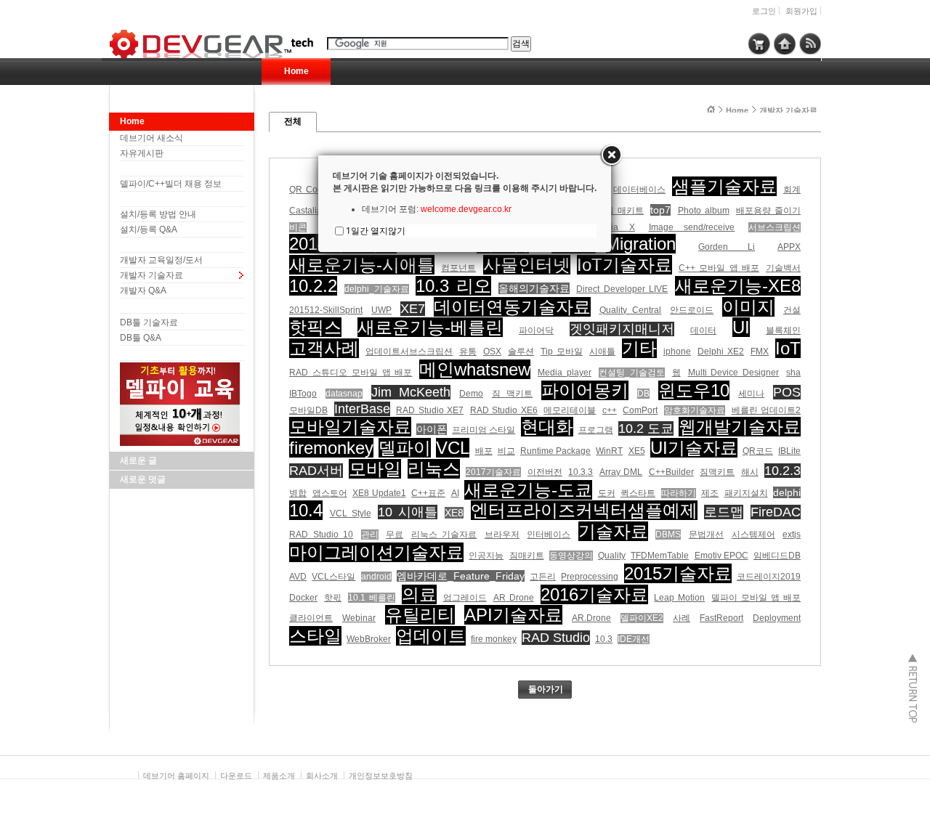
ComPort (640, 410)
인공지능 (486, 555)
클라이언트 (311, 618)
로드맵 (723, 512)
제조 (710, 493)
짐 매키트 (624, 211)
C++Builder (671, 472)
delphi (787, 492)
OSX (492, 351)
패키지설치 (746, 493)
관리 (370, 534)
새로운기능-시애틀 (361, 265)
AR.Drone (591, 618)
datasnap (344, 394)
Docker (303, 598)
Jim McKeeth (410, 392)
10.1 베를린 (371, 598)
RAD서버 (316, 470)
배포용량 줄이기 (768, 211)
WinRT (609, 451)
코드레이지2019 (769, 577)
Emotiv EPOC (721, 555)
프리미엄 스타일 (483, 430)
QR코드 (758, 451)
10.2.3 (782, 470)
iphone (677, 351)
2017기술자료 (493, 472)
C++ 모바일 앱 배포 (719, 268)
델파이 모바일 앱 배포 (756, 598)
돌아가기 (545, 689)
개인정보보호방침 (381, 775)
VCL (452, 448)
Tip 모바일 (562, 351)
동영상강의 (571, 555)
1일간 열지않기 (375, 230)
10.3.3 (580, 472)
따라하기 (678, 493)
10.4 (306, 510)
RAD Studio (556, 637)
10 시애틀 (407, 512)
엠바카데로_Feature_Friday (461, 576)
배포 (484, 451)
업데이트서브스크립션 (409, 351)
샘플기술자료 (724, 186)
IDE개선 (634, 639)
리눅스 (434, 469)
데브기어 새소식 (151, 138)
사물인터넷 (526, 265)
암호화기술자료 (694, 410)
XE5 (636, 451)
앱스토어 (329, 493)
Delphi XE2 (721, 351)
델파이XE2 (641, 618)
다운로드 (236, 775)
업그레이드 (465, 598)
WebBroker (369, 639)
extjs (792, 534)
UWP (381, 310)
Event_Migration (613, 243)
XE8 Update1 (379, 493)
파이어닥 (536, 330)
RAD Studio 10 (321, 534)
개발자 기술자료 (151, 275)
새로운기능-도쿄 (528, 490)
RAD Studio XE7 (430, 410)
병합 (298, 493)
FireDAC (776, 512)
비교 (506, 451)
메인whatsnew (474, 369)
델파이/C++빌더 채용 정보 (171, 184)
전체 (293, 121)
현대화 (547, 426)
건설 (792, 310)
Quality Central (630, 310)
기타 (639, 348)
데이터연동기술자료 (512, 307)
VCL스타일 (333, 577)
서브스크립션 (774, 227)
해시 (750, 472)
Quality (612, 555)
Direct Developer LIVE (622, 289)
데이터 (703, 330)
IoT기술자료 (624, 265)
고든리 (543, 577)
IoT (788, 348)
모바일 (375, 469)
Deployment (777, 618)
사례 (681, 618)
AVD (298, 577)
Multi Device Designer (734, 372)
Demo (471, 394)
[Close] (611, 155)
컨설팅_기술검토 (632, 372)
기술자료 (613, 531)
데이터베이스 (639, 189)
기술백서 (783, 268)
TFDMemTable (660, 555)
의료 (419, 594)
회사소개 (322, 775)
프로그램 (595, 430)
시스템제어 (753, 534)
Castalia (305, 211)
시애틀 (602, 351)
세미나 (751, 394)
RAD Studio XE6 (504, 410)
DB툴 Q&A (140, 338)
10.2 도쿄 (646, 428)
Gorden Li (726, 247)
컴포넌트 (458, 268)
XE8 (454, 513)
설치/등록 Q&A (148, 229)
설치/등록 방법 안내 (158, 214)
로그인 (764, 11)
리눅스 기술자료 (444, 534)
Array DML (620, 472)
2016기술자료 (594, 594)
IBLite (789, 451)
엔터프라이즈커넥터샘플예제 (584, 510)
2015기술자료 (678, 573)
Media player (564, 372)
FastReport (721, 618)
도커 (606, 493)
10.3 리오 (453, 286)
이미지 (748, 307)
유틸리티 (420, 615)
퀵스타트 (637, 493)
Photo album (703, 211)
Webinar (359, 618)
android (376, 577)
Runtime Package (555, 451)
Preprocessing (589, 577)
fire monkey (494, 639)
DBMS (668, 534)
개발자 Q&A (143, 290)
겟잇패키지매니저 (622, 329)
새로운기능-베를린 (430, 327)
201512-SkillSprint (326, 310)
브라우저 (502, 534)
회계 (792, 189)
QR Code (308, 189)
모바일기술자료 (350, 426)
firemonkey (331, 448)
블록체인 (783, 330)
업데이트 (431, 636)
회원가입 (801, 11)
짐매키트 (526, 555)
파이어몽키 (584, 390)
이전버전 (544, 472)
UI (741, 327)
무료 (394, 534)
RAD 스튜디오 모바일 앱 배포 (350, 372)
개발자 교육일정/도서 (161, 260)
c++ (609, 410)
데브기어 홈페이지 (176, 775)
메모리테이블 (569, 410)
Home (296, 71)
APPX (789, 247)
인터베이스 (548, 534)
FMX (760, 351)
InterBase (362, 409)
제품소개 (279, 775)
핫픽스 (315, 327)
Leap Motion (679, 598)
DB (643, 394)
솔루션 (521, 351)
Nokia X (615, 227)
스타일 (315, 636)
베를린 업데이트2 (766, 410)
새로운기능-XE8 (738, 286)
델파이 (405, 448)
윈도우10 (693, 390)
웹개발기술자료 (740, 426)
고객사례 (324, 348)
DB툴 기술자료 (149, 322)
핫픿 (332, 598)
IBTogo (303, 394)
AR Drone (513, 598)
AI (455, 493)
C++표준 (428, 493)
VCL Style (350, 513)
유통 (468, 351)
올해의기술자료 (534, 288)
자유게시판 (141, 153)
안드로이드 (691, 310)
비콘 (298, 227)
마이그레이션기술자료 (376, 552)
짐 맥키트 (512, 394)
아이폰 (431, 429)
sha (793, 372)
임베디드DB (777, 555)
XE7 (412, 308)
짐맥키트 (717, 472)
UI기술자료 (693, 448)
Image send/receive (692, 227)
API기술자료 (513, 615)
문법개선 (706, 534)
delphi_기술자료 (376, 289)
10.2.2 (313, 286)
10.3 (603, 639)
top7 (660, 210)
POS (787, 392)
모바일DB (308, 410)
